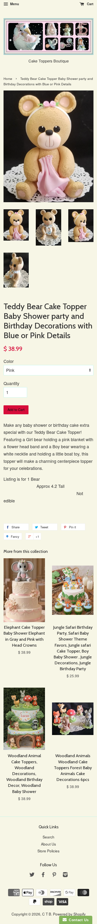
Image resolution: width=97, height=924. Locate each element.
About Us (48, 843)
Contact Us (78, 920)
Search (48, 836)
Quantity (11, 383)
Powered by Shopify (69, 913)
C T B (46, 913)
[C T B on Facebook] (43, 875)
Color (9, 361)
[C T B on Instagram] (65, 875)
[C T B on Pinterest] (54, 875)
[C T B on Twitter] (32, 875)
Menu (14, 3)
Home (8, 78)
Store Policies (48, 850)
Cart (89, 3)
